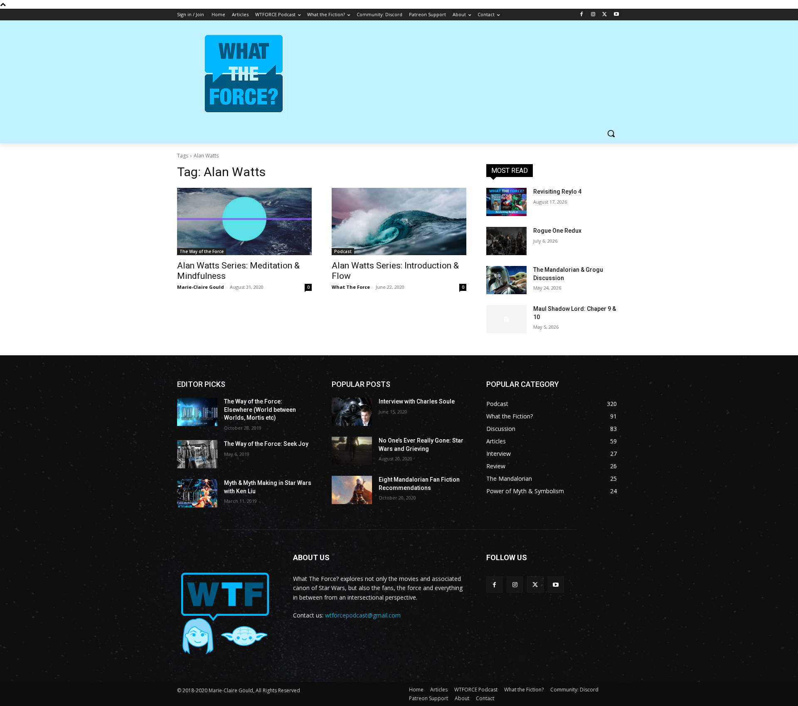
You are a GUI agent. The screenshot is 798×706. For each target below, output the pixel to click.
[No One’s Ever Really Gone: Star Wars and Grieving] (352, 451)
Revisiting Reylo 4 (557, 191)
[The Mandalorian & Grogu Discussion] (506, 280)
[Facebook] (581, 15)
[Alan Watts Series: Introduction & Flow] (399, 221)
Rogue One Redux (557, 230)
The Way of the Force (202, 251)
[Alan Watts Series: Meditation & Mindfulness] (244, 221)
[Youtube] (616, 15)
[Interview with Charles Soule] (352, 412)
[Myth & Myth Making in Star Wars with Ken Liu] (197, 493)
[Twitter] (604, 15)
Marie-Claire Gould (200, 287)
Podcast (343, 251)
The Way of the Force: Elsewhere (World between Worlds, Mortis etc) (260, 409)
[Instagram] (593, 15)
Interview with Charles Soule (417, 401)
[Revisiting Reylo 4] (506, 202)
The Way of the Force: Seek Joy (266, 443)
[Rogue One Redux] (506, 241)
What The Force (351, 287)
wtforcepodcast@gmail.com (363, 615)
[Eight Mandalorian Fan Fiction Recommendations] (352, 490)
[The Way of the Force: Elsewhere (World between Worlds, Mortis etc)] (197, 412)
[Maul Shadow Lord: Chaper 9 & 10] (506, 319)
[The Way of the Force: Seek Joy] (197, 454)
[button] (611, 133)
